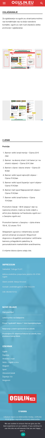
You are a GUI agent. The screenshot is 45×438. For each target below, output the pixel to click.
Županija (5, 355)
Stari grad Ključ (8, 312)
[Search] (41, 3)
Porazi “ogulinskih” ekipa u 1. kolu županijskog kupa (21, 323)
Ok (23, 434)
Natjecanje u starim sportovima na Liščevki (18, 329)
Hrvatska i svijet (8, 358)
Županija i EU (7, 376)
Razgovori (6, 380)
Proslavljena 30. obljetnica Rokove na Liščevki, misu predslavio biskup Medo (21, 335)
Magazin (5, 366)
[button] (4, 3)
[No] (42, 429)
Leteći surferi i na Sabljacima (13, 318)
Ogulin (4, 351)
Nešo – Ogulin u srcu (10, 362)
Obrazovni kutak (8, 373)
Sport (4, 369)
